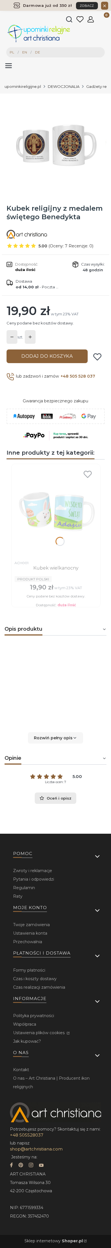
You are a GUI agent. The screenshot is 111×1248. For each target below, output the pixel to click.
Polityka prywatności (33, 1015)
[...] (55, 145)
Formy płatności (29, 970)
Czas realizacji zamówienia (39, 987)
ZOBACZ (87, 6)
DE (37, 52)
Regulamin (24, 887)
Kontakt (21, 1069)
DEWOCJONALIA (63, 86)
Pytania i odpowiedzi (33, 879)
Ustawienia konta (30, 933)
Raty (17, 896)
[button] (55, 738)
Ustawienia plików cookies (39, 1032)
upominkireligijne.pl (23, 86)
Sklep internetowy (53, 1240)
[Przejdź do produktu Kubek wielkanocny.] (56, 512)
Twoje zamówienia (31, 924)
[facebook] (11, 1166)
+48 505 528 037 (78, 376)
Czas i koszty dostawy (35, 978)
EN (24, 52)
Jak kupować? (27, 1041)
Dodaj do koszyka (47, 356)
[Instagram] (31, 1166)
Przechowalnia (27, 941)
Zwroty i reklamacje (32, 870)
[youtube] (41, 1166)
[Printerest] (20, 1166)
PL (12, 52)
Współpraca (24, 1024)
